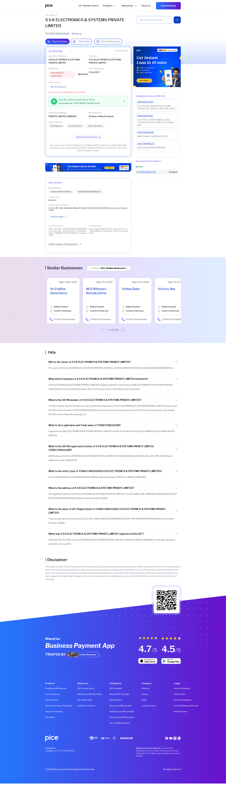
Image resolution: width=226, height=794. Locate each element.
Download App (168, 5)
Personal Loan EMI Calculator (113, 717)
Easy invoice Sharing (48, 711)
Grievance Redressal (177, 700)
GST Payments (48, 700)
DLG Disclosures (177, 711)
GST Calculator (113, 688)
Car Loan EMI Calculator (113, 723)
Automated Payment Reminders (48, 706)
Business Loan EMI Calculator (113, 711)
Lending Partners (145, 706)
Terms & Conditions (177, 688)
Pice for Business (48, 694)
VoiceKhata (48, 717)
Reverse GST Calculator (113, 694)
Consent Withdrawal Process (177, 706)
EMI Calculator (113, 700)
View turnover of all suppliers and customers (67, 92)
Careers (145, 694)
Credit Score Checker (80, 706)
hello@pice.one (51, 751)
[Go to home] (62, 6)
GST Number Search (80, 688)
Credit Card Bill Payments (48, 688)
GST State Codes (80, 700)
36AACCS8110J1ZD (147, 172)
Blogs (144, 700)
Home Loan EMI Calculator (113, 706)
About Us (145, 688)
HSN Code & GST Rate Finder (80, 694)
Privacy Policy (177, 694)
